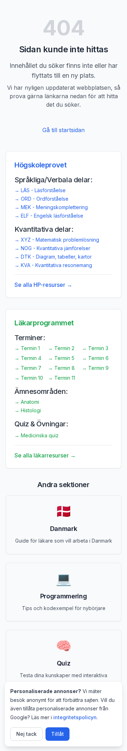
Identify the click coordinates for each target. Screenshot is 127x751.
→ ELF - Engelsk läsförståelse (48, 216)
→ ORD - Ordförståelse (41, 199)
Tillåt (57, 734)
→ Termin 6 (95, 358)
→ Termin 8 (61, 368)
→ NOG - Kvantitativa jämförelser (52, 248)
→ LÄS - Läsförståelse (40, 190)
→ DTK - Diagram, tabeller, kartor (53, 257)
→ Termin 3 (95, 348)
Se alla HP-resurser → (43, 284)
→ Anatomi (26, 402)
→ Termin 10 (28, 378)
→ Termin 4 (27, 358)
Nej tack (26, 734)
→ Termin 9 (95, 368)
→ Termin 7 (27, 368)
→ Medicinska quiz (36, 435)
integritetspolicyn (75, 717)
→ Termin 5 (61, 358)
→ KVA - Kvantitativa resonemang (53, 265)
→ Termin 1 (27, 348)
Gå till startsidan (63, 130)
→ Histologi (27, 410)
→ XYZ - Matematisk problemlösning (56, 240)
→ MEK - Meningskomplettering (51, 207)
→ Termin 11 (61, 378)
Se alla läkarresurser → (45, 455)
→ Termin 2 (61, 348)
